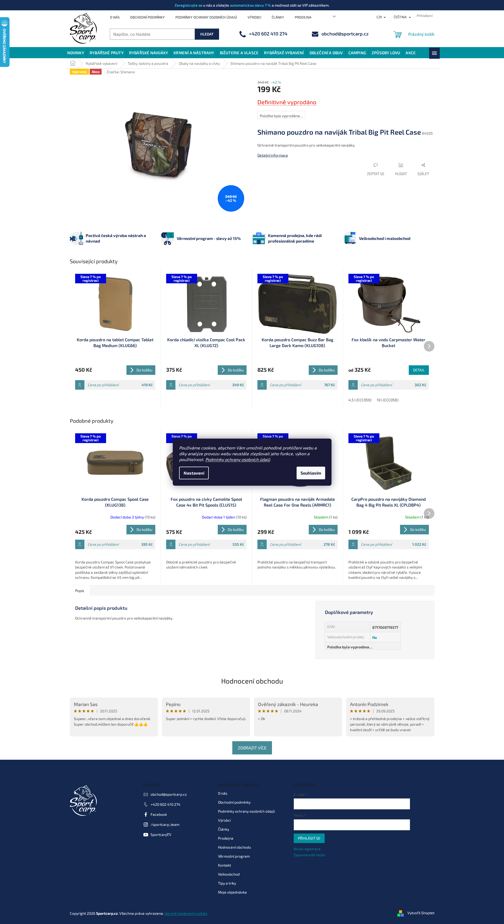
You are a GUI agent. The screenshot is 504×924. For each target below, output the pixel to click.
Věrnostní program (234, 856)
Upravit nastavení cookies (186, 913)
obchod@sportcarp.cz (169, 794)
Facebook (159, 814)
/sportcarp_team (165, 824)
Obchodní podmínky (147, 17)
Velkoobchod (229, 874)
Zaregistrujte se (188, 5)
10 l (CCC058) (387, 400)
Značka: (121, 72)
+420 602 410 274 (165, 804)
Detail (419, 370)
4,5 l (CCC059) (359, 400)
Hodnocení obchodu (252, 681)
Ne (374, 637)
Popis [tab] (79, 590)
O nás (115, 17)
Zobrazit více (252, 747)
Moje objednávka (232, 892)
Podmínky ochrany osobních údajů (237, 459)
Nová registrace (307, 848)
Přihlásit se (309, 838)
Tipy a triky (227, 883)
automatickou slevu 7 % (250, 5)
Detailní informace (272, 155)
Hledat (207, 34)
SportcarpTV (161, 834)
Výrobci (254, 17)
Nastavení (194, 472)
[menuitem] (76, 52)
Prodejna (303, 17)
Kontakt (224, 865)
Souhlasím (311, 472)
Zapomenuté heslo (309, 855)
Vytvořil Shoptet (420, 913)
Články (278, 17)
